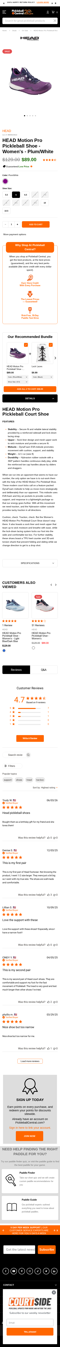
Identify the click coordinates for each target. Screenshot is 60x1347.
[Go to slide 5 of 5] (35, 115)
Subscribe (46, 1249)
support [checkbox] (8, 780)
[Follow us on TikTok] (38, 1271)
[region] (29, 709)
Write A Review (30, 738)
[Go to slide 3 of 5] (30, 115)
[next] (52, 3)
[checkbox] (26, 345)
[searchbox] (14, 755)
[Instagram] (30, 1271)
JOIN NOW (29, 1136)
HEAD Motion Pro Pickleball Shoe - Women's (41, 636)
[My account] (48, 12)
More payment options (14, 234)
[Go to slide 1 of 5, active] (24, 115)
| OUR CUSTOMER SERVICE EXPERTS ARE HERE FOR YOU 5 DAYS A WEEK (29, 1230)
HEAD (6, 131)
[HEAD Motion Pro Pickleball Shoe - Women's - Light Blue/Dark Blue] (15, 605)
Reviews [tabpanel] (16, 669)
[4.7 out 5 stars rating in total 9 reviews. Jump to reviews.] (50, 160)
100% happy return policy (28, 2)
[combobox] (45, 787)
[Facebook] (6, 1271)
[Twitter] (46, 1271)
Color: (10, 175)
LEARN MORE (43, 2)
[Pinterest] (22, 1271)
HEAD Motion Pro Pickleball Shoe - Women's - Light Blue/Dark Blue (11, 637)
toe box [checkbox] (40, 780)
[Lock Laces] (42, 353)
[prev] (4, 3)
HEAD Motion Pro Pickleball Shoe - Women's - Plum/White (17, 368)
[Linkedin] (54, 1271)
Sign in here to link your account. (30, 1127)
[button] (55, 12)
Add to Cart (35, 224)
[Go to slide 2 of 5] (27, 115)
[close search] (55, 20)
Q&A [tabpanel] (44, 669)
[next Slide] (54, 1230)
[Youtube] (14, 1271)
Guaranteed (17, 166)
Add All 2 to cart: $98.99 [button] (30, 389)
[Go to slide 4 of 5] (32, 115)
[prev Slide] (3, 1230)
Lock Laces (37, 366)
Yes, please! (30, 1331)
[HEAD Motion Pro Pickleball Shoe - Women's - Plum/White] (17, 353)
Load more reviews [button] (30, 1061)
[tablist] (30, 669)
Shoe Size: (7, 188)
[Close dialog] (54, 1292)
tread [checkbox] (29, 780)
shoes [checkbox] (19, 780)
